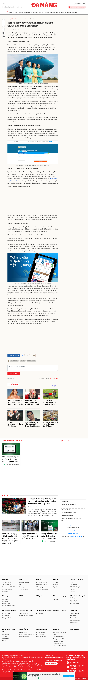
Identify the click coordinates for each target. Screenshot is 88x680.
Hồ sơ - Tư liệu (74, 601)
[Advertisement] (32, 201)
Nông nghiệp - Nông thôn (8, 630)
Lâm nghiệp (5, 638)
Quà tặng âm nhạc (58, 641)
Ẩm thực (55, 582)
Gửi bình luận (13, 373)
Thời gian (46, 378)
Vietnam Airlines (31, 360)
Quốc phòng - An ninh (9, 610)
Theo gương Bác (6, 584)
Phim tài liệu (73, 618)
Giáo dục (26, 12)
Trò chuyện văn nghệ (58, 643)
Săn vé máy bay (14, 360)
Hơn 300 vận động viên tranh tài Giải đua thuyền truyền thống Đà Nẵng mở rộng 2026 (10, 538)
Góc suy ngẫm (40, 634)
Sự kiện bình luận (41, 629)
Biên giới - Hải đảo (7, 618)
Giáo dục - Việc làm (24, 582)
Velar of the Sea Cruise (68, 507)
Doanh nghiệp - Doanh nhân (26, 634)
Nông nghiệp (5, 634)
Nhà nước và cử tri (7, 589)
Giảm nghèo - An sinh (25, 587)
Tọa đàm (72, 624)
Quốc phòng (5, 615)
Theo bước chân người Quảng (71, 12)
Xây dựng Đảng (6, 582)
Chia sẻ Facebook (14, 355)
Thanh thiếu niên (23, 589)
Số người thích (54, 378)
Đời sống (42, 12)
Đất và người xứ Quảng (59, 632)
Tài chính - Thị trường (42, 589)
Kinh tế (18, 12)
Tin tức (55, 634)
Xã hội (14, 12)
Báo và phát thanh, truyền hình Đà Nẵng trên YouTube (77, 671)
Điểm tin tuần (74, 622)
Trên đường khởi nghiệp (59, 645)
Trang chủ (10, 18)
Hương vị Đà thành (75, 620)
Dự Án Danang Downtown (73, 525)
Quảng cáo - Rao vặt (59, 610)
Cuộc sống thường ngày (8, 605)
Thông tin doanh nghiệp (21, 18)
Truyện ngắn (73, 584)
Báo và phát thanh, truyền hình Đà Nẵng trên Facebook (77, 667)
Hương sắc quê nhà (58, 639)
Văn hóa (72, 591)
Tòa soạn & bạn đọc (25, 610)
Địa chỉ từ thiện (6, 603)
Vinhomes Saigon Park (67, 518)
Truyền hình (74, 610)
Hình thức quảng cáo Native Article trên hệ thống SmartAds (11, 459)
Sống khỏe (5, 601)
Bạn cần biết (33, 18)
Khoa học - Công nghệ (58, 12)
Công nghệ (56, 599)
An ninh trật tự (6, 613)
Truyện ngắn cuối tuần (59, 636)
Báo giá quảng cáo (51, 663)
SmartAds (35, 678)
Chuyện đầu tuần (40, 632)
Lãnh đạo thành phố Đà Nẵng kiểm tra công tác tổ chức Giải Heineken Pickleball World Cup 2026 (42, 501)
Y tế (39, 12)
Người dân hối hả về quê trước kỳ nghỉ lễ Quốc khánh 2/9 (29, 535)
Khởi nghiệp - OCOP (41, 584)
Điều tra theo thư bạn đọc (26, 615)
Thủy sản (4, 636)
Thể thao (46, 12)
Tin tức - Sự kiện (74, 613)
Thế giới (51, 12)
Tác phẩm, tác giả (75, 587)
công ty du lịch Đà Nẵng (68, 504)
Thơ (71, 582)
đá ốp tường (65, 501)
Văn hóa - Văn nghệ (32, 12)
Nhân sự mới (5, 591)
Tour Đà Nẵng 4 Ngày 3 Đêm (69, 512)
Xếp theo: (41, 378)
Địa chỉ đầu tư (23, 632)
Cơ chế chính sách (24, 636)
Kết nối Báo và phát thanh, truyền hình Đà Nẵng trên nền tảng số (75, 657)
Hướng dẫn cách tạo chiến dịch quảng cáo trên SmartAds (49, 535)
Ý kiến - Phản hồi (23, 613)
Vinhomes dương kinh (72, 533)
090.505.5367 (74, 7)
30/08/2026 (8, 7)
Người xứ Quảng (74, 603)
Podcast (56, 629)
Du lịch (21, 12)
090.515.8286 (81, 7)
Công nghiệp (39, 587)
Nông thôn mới (6, 641)
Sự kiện (55, 587)
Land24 (73, 530)
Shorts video (74, 629)
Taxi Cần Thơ (65, 510)
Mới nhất (19, 7)
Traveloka (22, 360)
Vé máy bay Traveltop (67, 515)
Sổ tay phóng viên (41, 636)
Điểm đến (55, 584)
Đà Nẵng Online (74, 662)
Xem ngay (68, 676)
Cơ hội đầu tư (23, 629)
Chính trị (11, 12)
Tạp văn (72, 589)
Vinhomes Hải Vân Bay (76, 536)
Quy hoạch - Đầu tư (41, 582)
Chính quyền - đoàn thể (8, 587)
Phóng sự (73, 615)
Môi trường (5, 599)
